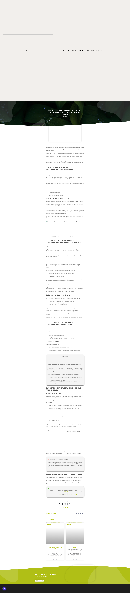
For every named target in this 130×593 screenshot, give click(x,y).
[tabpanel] (65, 480)
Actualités (99, 50)
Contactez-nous (90, 50)
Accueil (63, 50)
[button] (76, 513)
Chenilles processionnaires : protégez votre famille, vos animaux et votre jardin (55, 547)
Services (81, 50)
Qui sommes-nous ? (72, 50)
